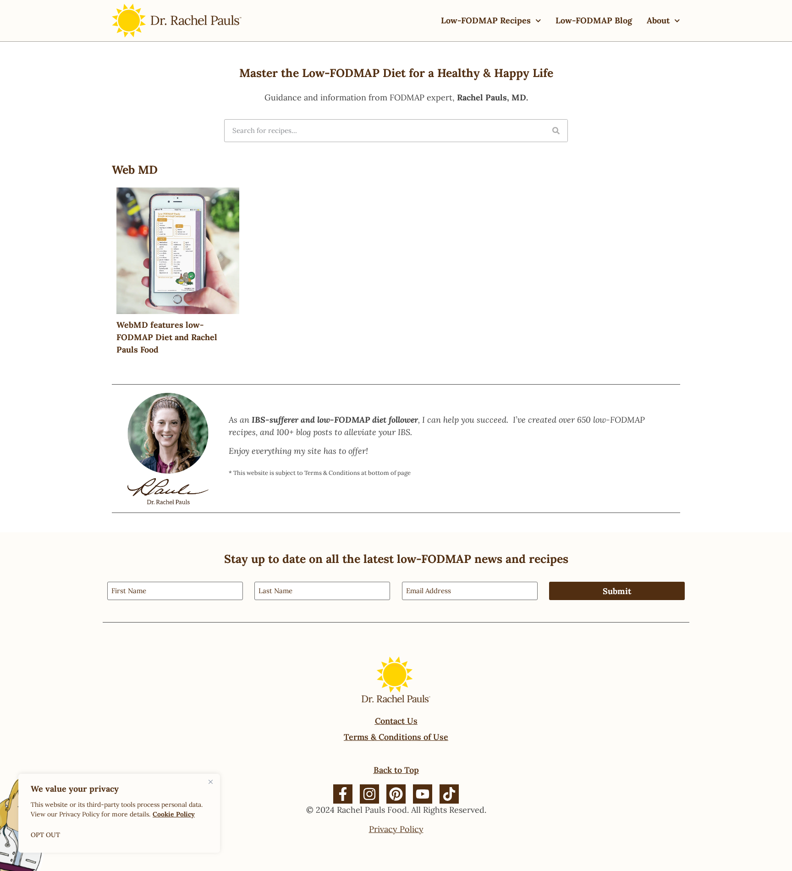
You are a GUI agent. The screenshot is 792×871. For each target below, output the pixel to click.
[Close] (210, 781)
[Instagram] (369, 794)
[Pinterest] (396, 794)
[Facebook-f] (342, 794)
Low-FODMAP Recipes (486, 20)
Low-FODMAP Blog (594, 20)
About (658, 20)
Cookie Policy (174, 814)
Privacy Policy (396, 829)
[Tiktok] (449, 794)
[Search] (555, 131)
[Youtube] (422, 794)
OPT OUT (45, 835)
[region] (119, 813)
